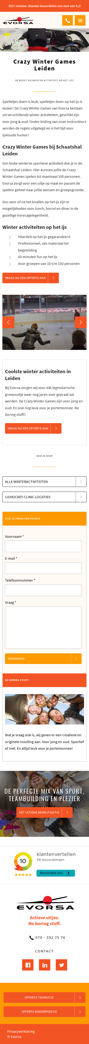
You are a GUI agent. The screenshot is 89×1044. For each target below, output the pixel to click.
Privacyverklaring (21, 1031)
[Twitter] (61, 965)
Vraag (10, 602)
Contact (44, 951)
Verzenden (16, 658)
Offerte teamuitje (39, 997)
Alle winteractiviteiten (26, 481)
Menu (80, 20)
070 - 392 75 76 (67, 20)
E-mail (11, 558)
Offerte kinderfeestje (39, 1011)
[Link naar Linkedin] (44, 965)
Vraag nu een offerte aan (25, 278)
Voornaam (14, 536)
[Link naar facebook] (27, 965)
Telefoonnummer (20, 580)
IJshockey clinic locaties (28, 496)
